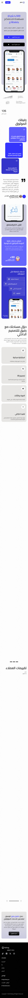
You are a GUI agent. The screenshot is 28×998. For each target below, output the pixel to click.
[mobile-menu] (2, 2)
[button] (7, 901)
